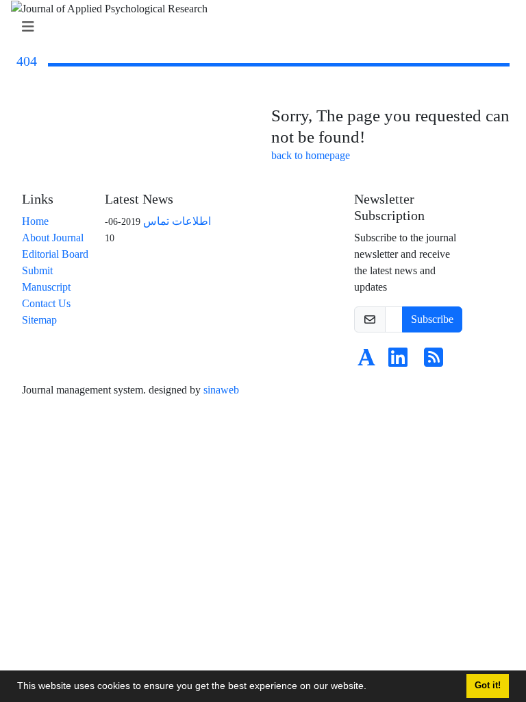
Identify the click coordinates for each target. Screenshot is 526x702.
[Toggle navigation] (259, 27)
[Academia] (366, 361)
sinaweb (221, 389)
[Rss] (433, 361)
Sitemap (39, 319)
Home (35, 221)
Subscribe (432, 319)
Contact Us (46, 303)
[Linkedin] (397, 361)
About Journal (53, 237)
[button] (371, 688)
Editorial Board (55, 254)
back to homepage (310, 155)
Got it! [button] (488, 685)
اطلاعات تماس (177, 221)
